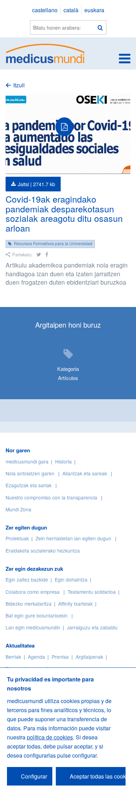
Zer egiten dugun (26, 527)
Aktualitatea (20, 645)
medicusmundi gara (27, 461)
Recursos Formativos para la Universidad (53, 243)
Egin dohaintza (71, 579)
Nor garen (18, 450)
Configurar (34, 776)
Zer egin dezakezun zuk (34, 568)
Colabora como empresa (33, 591)
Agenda (36, 656)
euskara (94, 10)
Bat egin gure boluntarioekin (37, 615)
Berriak (13, 656)
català (70, 10)
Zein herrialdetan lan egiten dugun (73, 538)
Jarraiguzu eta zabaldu (92, 627)
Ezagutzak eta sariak (29, 485)
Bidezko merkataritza (29, 603)
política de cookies (50, 737)
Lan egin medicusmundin (33, 627)
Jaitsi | (36, 184)
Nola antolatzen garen (30, 473)
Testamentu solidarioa (92, 591)
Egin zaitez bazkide (27, 579)
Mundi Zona (18, 509)
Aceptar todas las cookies (98, 776)
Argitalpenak (89, 656)
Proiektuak (17, 538)
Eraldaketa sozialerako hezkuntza (43, 550)
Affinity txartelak (75, 603)
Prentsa (60, 656)
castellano (45, 10)
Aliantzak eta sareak (84, 473)
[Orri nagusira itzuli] (45, 53)
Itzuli (19, 85)
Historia (63, 461)
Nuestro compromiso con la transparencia (51, 497)
